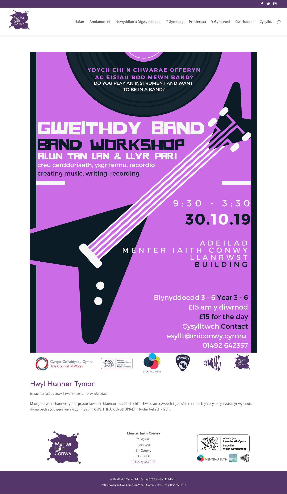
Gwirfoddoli (244, 22)
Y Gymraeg (174, 22)
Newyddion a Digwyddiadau (138, 22)
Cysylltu (266, 22)
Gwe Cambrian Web (132, 485)
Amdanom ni (100, 22)
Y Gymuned (220, 22)
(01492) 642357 (143, 462)
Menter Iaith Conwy (48, 394)
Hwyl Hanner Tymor (62, 384)
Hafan (79, 22)
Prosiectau (197, 22)
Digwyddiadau (97, 394)
